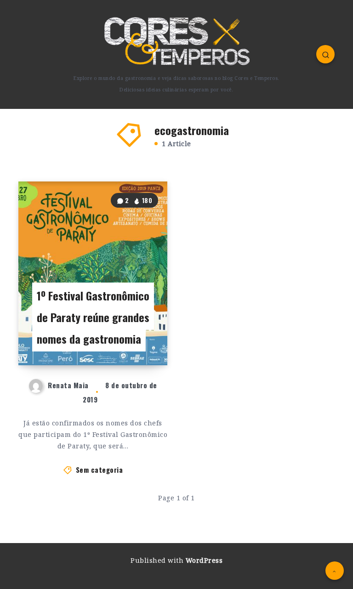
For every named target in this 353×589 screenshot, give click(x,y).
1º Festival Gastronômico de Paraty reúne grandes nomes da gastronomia (93, 317)
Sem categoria (99, 469)
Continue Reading (136, 340)
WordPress (204, 560)
